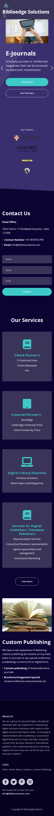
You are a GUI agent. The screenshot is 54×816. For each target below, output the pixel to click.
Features (27, 769)
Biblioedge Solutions (25, 12)
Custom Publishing (42, 769)
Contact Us (27, 82)
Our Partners (27, 93)
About (19, 769)
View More (27, 581)
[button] (52, 68)
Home (12, 769)
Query (8, 270)
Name (9, 259)
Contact (27, 291)
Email (8, 280)
